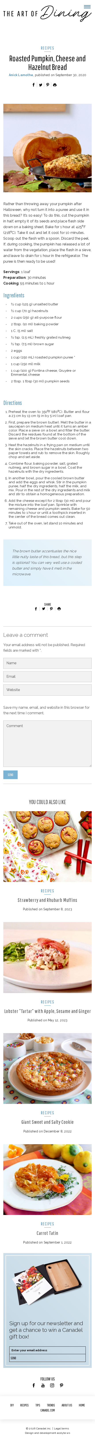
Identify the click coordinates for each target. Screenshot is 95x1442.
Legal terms (61, 1428)
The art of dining (47, 14)
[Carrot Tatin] (47, 1179)
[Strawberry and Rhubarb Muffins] (47, 846)
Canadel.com (47, 1410)
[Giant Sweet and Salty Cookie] (47, 1068)
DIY (12, 1405)
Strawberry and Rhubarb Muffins (47, 900)
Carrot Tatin (48, 1233)
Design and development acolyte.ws (47, 1432)
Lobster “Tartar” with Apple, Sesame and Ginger (47, 1011)
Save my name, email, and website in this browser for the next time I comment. (46, 710)
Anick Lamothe (21, 75)
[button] (87, 6)
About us (67, 1405)
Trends (51, 1405)
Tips (37, 1405)
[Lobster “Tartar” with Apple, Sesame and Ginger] (47, 957)
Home (82, 1405)
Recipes (47, 47)
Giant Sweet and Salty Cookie (47, 1122)
